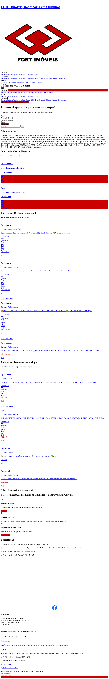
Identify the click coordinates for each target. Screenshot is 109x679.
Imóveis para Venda (9, 645)
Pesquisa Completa (36, 82)
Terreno (35, 74)
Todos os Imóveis (7, 74)
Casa (23, 74)
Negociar (4, 511)
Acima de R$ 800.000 (60, 521)
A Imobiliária (5, 82)
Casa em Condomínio (58, 78)
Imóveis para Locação (24, 645)
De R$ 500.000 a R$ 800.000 (43, 521)
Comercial (29, 74)
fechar (4, 90)
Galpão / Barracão (39, 78)
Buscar (5, 124)
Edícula (48, 78)
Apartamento (17, 74)
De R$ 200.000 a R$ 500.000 (22, 521)
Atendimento (5, 535)
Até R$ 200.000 (6, 521)
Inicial (3, 92)
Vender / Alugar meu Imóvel (19, 82)
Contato (3, 84)
